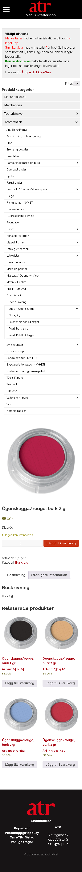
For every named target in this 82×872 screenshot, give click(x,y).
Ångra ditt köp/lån (36, 72)
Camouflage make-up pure (23, 162)
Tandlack (12, 384)
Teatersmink (13, 122)
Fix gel (10, 196)
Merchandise (13, 105)
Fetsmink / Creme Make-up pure (26, 189)
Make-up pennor (16, 268)
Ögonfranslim (14, 295)
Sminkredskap (15, 351)
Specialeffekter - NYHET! (21, 357)
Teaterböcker (13, 113)
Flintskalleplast (15, 209)
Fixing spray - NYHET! (19, 202)
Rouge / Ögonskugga (20, 308)
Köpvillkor (22, 828)
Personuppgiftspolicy (22, 833)
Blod (9, 143)
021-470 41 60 (58, 844)
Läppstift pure (14, 242)
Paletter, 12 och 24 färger (24, 321)
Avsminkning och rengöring (23, 136)
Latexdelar (12, 255)
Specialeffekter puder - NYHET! (25, 364)
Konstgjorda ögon (17, 235)
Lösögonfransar (16, 262)
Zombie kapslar (16, 410)
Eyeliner (11, 176)
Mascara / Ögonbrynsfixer (22, 275)
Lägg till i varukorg (61, 543)
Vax (8, 404)
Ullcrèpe (11, 391)
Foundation (13, 222)
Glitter (10, 229)
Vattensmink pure (17, 397)
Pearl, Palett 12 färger (21, 335)
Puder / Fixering (16, 302)
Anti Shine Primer (16, 129)
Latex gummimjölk (17, 248)
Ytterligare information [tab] (49, 575)
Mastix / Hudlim (16, 282)
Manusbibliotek (15, 97)
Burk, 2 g (15, 315)
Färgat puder (14, 182)
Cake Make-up (15, 156)
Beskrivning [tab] (16, 575)
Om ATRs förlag (22, 837)
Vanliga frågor (22, 842)
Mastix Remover (16, 288)
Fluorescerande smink (20, 215)
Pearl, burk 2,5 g (18, 328)
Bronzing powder (17, 149)
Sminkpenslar (14, 344)
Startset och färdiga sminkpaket (25, 371)
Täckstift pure (14, 377)
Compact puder (16, 169)
